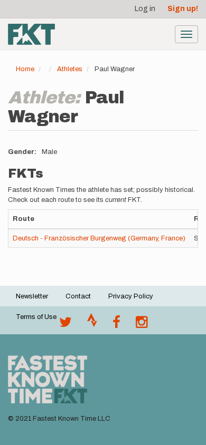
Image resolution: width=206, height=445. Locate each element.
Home (25, 69)
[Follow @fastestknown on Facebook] (116, 324)
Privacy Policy (130, 296)
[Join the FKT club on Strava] (92, 324)
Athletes (69, 69)
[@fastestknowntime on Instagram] (141, 324)
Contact (78, 296)
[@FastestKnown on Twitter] (65, 324)
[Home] (31, 34)
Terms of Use (36, 317)
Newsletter (32, 296)
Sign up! (182, 9)
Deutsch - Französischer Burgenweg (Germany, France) (99, 238)
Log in (145, 9)
